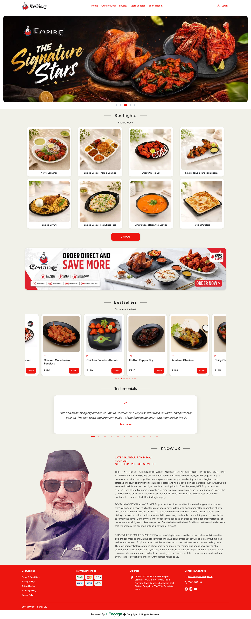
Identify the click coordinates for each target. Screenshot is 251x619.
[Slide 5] (134, 105)
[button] (49, 151)
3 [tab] (121, 378)
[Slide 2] (120, 105)
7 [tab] (132, 378)
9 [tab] (144, 436)
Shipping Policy (29, 590)
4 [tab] (124, 378)
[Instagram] (190, 589)
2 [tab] (118, 378)
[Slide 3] (125, 105)
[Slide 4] (130, 105)
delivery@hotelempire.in (200, 576)
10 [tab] (150, 436)
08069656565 (195, 581)
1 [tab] (116, 378)
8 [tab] (135, 378)
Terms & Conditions (31, 577)
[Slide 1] (116, 105)
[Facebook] (186, 589)
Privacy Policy (28, 581)
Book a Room (156, 5)
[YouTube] (195, 589)
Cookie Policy (28, 595)
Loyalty (123, 5)
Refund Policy (28, 586)
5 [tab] (127, 378)
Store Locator (137, 5)
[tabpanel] (47, 345)
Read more (126, 424)
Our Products (108, 5)
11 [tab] (157, 436)
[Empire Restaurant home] (54, 5)
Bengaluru (42, 606)
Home (94, 5)
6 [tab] (129, 378)
